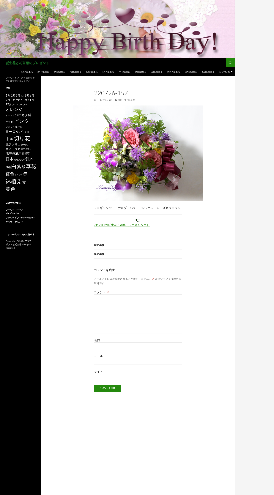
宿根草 (26, 153)
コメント (101, 292)
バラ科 (9, 121)
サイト (98, 371)
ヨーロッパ (14, 131)
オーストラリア (13, 115)
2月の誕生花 (43, 71)
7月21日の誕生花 (126, 100)
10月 (24, 100)
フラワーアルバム (14, 222)
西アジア (19, 174)
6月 (32, 95)
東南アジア (19, 159)
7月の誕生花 (124, 71)
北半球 (24, 144)
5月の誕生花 (91, 71)
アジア (15, 104)
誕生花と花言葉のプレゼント (27, 63)
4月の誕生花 (75, 71)
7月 (8, 100)
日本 (9, 159)
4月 (23, 95)
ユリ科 (19, 126)
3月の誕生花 (59, 71)
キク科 (26, 115)
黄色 (10, 189)
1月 (8, 95)
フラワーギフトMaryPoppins (20, 217)
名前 (97, 340)
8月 (13, 100)
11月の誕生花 (191, 71)
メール (98, 355)
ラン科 (26, 132)
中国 (9, 138)
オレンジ (14, 109)
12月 (9, 104)
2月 (13, 95)
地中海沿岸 (13, 153)
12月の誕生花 (208, 71)
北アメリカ (13, 144)
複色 (10, 173)
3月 (18, 95)
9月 (18, 100)
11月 (31, 100)
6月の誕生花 (108, 71)
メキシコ (10, 127)
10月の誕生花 (173, 71)
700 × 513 (107, 100)
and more (224, 71)
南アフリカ (13, 148)
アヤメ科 (23, 104)
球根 (8, 167)
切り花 (22, 138)
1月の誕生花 (27, 71)
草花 (31, 166)
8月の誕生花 (140, 71)
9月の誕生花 (156, 71)
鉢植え (14, 181)
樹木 (28, 158)
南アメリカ (26, 149)
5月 (27, 95)
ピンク (21, 121)
